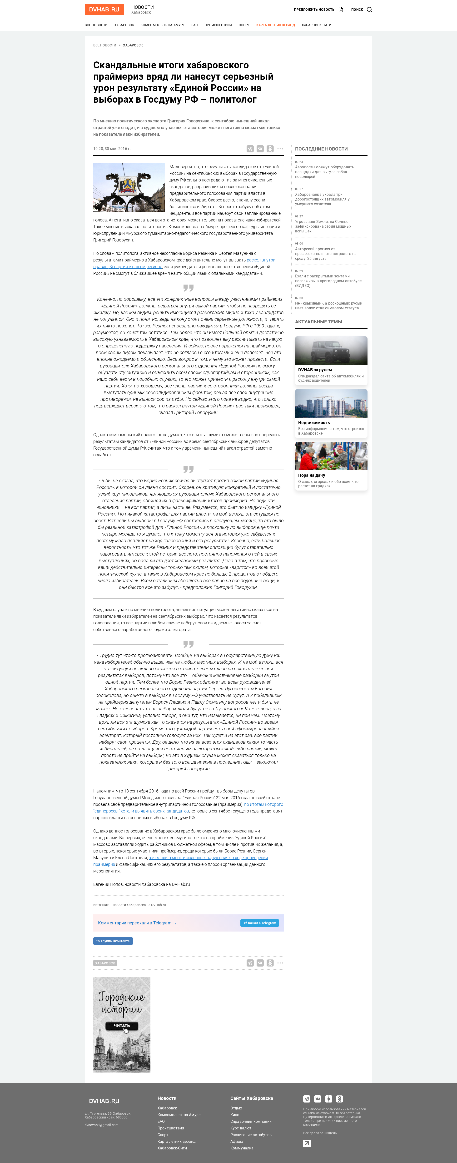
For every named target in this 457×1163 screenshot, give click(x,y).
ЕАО (194, 25)
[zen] (328, 1099)
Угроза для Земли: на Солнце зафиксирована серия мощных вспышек (323, 226)
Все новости (96, 25)
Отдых (236, 1108)
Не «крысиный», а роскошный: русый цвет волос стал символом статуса (328, 305)
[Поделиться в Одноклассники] (270, 148)
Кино (234, 1115)
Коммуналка (242, 1148)
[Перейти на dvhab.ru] (104, 9)
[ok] (339, 1099)
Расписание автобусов (251, 1135)
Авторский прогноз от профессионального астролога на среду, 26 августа (326, 254)
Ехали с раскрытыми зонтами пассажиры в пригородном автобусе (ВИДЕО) (328, 281)
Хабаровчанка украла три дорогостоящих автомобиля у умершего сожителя (322, 199)
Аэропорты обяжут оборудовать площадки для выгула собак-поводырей (324, 172)
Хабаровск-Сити (316, 25)
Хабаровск (124, 25)
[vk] (317, 1099)
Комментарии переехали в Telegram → (137, 922)
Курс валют (241, 1128)
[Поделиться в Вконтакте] (260, 148)
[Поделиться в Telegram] (250, 148)
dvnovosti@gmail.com (101, 1125)
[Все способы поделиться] (280, 148)
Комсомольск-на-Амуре (163, 25)
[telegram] (306, 1099)
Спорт (244, 25)
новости (142, 7)
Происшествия (218, 25)
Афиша (236, 1141)
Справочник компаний (251, 1121)
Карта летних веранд (275, 25)
